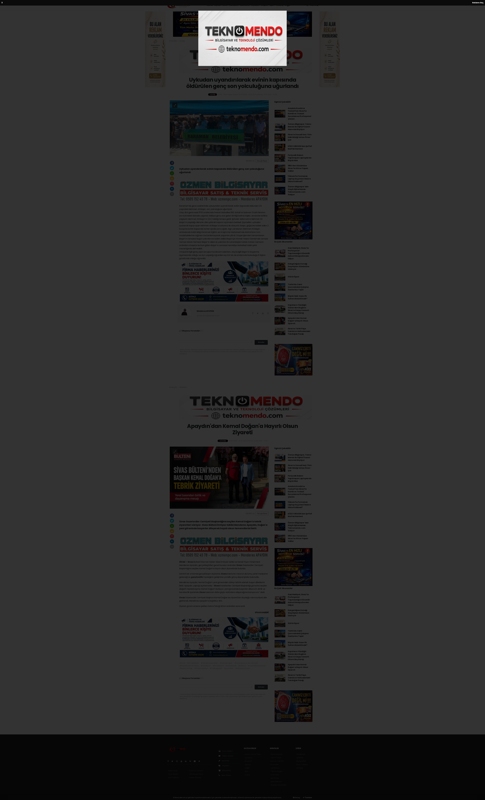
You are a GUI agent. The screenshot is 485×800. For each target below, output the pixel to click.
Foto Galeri (227, 751)
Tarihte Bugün (277, 771)
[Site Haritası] (196, 761)
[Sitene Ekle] (200, 761)
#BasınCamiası (186, 668)
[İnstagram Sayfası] (178, 761)
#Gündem (229, 668)
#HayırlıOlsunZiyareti (256, 665)
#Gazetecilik (230, 665)
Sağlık (264, 5)
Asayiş (279, 5)
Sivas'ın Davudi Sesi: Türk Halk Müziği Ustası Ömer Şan (300, 137)
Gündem (233, 5)
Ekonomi (244, 5)
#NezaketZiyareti (242, 668)
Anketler (299, 757)
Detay (297, 797)
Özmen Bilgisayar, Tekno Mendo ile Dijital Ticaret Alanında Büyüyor (299, 127)
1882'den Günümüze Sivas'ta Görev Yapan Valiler (298, 168)
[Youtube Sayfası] (182, 761)
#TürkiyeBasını (216, 668)
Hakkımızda (173, 770)
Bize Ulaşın (226, 775)
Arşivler (225, 765)
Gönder (261, 342)
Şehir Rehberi (276, 781)
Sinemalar (275, 774)
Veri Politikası (173, 777)
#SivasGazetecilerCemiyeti (246, 663)
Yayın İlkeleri (173, 774)
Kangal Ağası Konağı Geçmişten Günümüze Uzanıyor (298, 266)
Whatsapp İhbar (196, 774)
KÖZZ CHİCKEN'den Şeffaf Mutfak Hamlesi (300, 147)
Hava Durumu (276, 754)
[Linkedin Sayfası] (187, 761)
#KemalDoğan (226, 663)
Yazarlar (225, 760)
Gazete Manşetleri (278, 785)
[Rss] (191, 761)
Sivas (191, 561)
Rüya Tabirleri (302, 764)
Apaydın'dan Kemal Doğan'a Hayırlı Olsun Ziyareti (298, 321)
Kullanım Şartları (196, 770)
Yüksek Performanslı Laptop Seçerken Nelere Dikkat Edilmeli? (299, 179)
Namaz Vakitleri (277, 761)
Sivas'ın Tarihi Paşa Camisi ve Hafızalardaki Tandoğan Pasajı (299, 331)
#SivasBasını (218, 665)
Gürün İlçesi (293, 276)
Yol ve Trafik (276, 757)
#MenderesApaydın (209, 663)
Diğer (288, 5)
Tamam (308, 797)
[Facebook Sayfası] (169, 761)
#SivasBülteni (193, 663)
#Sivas (182, 663)
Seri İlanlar (275, 778)
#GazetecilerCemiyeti (189, 665)
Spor (272, 5)
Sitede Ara (300, 754)
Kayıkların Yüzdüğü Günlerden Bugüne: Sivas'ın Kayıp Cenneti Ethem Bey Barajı (298, 309)
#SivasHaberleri (201, 668)
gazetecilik (197, 577)
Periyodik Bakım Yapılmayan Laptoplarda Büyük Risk (299, 158)
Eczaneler (275, 764)
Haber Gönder (195, 777)
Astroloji (299, 768)
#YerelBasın (206, 665)
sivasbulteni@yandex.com (208, 315)
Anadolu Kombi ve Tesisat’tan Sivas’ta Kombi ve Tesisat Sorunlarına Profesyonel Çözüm (299, 113)
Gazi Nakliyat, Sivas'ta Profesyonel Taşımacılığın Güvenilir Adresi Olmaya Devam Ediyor (299, 253)
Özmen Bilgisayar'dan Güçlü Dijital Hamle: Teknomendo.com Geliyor (298, 190)
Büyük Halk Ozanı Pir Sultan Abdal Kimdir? (297, 297)
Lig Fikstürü (275, 768)
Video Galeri (227, 756)
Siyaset (255, 5)
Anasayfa (173, 41)
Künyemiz (226, 770)
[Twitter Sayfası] (173, 761)
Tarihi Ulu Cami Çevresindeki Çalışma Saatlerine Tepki (298, 287)
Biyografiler (301, 761)
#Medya (242, 665)
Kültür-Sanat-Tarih (217, 5)
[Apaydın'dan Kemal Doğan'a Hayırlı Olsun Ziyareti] (219, 477)
